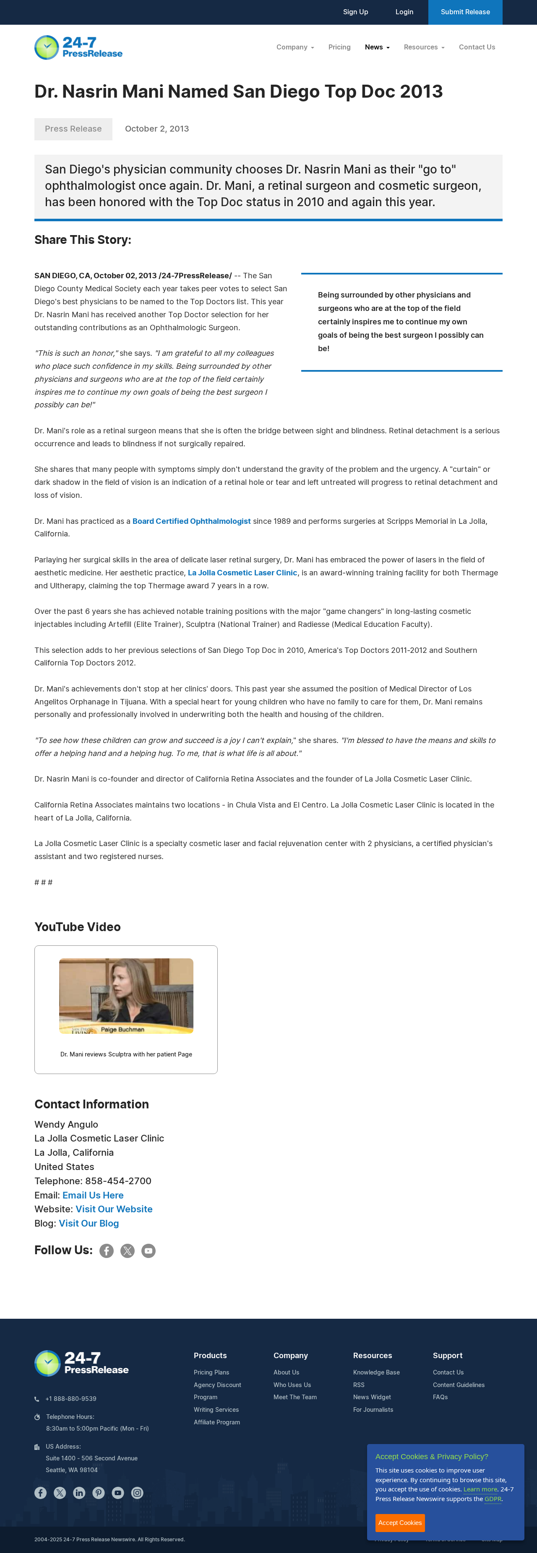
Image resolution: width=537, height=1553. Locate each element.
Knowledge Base (376, 1373)
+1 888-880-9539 (70, 1399)
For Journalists (373, 1410)
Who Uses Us (292, 1385)
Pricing (339, 47)
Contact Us (477, 47)
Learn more (480, 1489)
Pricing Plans (211, 1373)
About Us (287, 1373)
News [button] (375, 47)
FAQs (440, 1397)
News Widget (372, 1397)
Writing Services (216, 1410)
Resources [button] (422, 47)
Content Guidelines (459, 1385)
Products (210, 1356)
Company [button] (292, 47)
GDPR (493, 1498)
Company (291, 1356)
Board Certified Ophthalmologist (192, 521)
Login (405, 12)
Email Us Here (93, 1195)
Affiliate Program (217, 1423)
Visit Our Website (114, 1209)
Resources (372, 1356)
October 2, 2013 (157, 129)
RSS (359, 1385)
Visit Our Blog (89, 1223)
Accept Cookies (400, 1522)
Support (448, 1356)
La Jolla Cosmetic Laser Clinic (242, 573)
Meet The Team (295, 1397)
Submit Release (465, 12)
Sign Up (355, 12)
